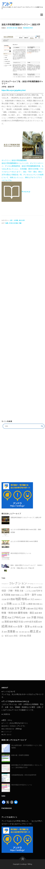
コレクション (18, 583)
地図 (6, 223)
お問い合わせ (7, 734)
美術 (10, 626)
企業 (32, 587)
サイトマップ (7, 732)
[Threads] (12, 802)
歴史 (4, 617)
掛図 (37, 604)
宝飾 (13, 604)
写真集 (7, 594)
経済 (31, 621)
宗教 (9, 603)
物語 (16, 621)
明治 (40, 608)
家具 (16, 604)
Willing (10, 720)
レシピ (10, 587)
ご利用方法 (6, 714)
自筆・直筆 (24, 626)
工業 (19, 604)
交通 (14, 587)
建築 (30, 603)
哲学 (8, 599)
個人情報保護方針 (8, 729)
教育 (4, 608)
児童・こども (25, 590)
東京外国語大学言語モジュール (21, 785)
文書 (28, 608)
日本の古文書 (13, 223)
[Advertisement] (22, 321)
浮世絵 (40, 617)
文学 (17, 608)
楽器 (36, 613)
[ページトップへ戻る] (22, 859)
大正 (32, 599)
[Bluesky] (16, 802)
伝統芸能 (35, 587)
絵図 (36, 621)
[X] (8, 802)
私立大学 (22, 220)
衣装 (35, 626)
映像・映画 (7, 612)
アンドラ (5, 691)
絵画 (5, 626)
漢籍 (6, 621)
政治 (41, 604)
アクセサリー (5, 583)
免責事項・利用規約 (9, 726)
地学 (28, 599)
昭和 (15, 612)
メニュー (41, 15)
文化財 (10, 608)
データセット (32, 584)
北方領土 (22, 595)
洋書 (20, 223)
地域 (24, 599)
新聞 (31, 608)
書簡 (20, 612)
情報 (34, 604)
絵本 (40, 621)
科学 (27, 621)
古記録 (4, 599)
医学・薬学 (30, 594)
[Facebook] (3, 802)
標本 (40, 612)
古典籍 (39, 595)
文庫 (23, 608)
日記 (36, 608)
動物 (17, 595)
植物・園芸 (28, 612)
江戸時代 (16, 617)
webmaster (28, 28)
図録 (12, 599)
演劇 (3, 622)
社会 (21, 621)
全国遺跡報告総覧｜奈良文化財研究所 (23, 775)
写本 (38, 590)
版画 (11, 621)
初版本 (13, 595)
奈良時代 (37, 599)
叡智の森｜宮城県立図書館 (20, 755)
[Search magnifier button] (41, 426)
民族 (9, 617)
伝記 (40, 587)
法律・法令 (26, 617)
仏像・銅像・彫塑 (22, 587)
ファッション (39, 583)
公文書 (33, 591)
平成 (27, 604)
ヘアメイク (4, 587)
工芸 (22, 603)
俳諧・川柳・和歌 (10, 590)
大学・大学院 (14, 220)
